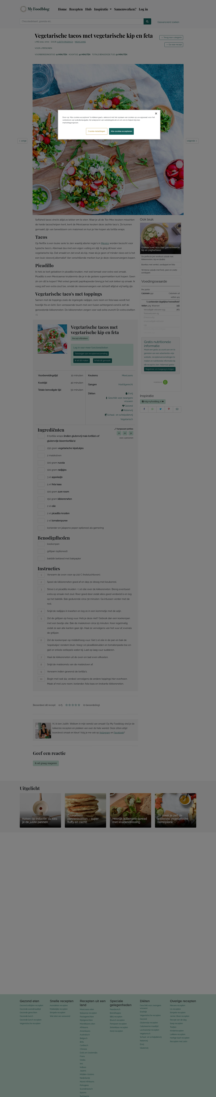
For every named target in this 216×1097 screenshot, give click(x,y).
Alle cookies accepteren (121, 131)
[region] (109, 125)
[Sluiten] (156, 113)
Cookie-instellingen (96, 131)
